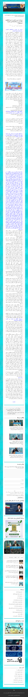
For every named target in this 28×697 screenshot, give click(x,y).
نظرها (15, 557)
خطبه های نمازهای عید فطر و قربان (16, 604)
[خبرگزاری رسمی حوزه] (14, 656)
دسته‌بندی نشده (19, 606)
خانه (23, 15)
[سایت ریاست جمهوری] (14, 650)
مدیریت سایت (16, 25)
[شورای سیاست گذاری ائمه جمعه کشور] (14, 662)
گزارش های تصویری (18, 612)
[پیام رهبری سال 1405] (14, 514)
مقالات (17, 26)
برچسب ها (11, 557)
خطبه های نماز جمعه (19, 602)
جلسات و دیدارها (19, 600)
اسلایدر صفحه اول (19, 594)
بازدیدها (20, 598)
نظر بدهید (13, 26)
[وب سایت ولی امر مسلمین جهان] (14, 644)
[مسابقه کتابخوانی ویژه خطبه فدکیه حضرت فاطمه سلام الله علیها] (14, 537)
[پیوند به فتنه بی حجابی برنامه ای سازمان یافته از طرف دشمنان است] (21, 584)
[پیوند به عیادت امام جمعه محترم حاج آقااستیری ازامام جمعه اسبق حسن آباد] (21, 572)
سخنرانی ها (20, 610)
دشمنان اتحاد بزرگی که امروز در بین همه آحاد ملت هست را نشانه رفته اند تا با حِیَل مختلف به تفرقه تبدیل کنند (16, 428)
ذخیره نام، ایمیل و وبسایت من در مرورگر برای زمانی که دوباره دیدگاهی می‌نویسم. (15, 492)
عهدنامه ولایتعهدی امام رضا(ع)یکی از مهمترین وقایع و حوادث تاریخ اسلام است (11, 577)
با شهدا (21, 596)
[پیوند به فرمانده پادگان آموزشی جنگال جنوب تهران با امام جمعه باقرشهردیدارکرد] (21, 567)
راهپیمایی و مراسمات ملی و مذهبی (16, 608)
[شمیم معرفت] (14, 6)
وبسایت (22, 487)
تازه (18, 557)
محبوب (22, 557)
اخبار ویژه (20, 15)
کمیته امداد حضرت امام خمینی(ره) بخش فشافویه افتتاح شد (16, 412)
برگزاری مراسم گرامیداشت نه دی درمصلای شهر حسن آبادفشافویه (13, 409)
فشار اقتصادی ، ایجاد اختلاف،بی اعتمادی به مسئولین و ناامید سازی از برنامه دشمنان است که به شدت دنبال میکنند (16, 456)
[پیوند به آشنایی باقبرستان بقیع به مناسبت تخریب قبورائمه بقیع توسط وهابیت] (21, 562)
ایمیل (22, 483)
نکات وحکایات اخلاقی (18, 616)
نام (23, 479)
